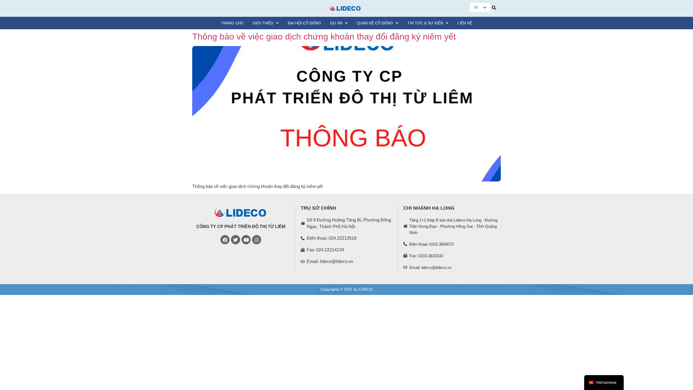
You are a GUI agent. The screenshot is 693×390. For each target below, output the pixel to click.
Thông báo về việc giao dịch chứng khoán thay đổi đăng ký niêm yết (324, 36)
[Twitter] (235, 239)
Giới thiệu (263, 23)
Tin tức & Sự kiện (425, 23)
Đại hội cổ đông (304, 23)
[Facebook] (225, 239)
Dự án (336, 23)
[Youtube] (246, 239)
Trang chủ (232, 23)
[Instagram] (256, 239)
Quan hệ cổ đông (375, 23)
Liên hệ (464, 23)
